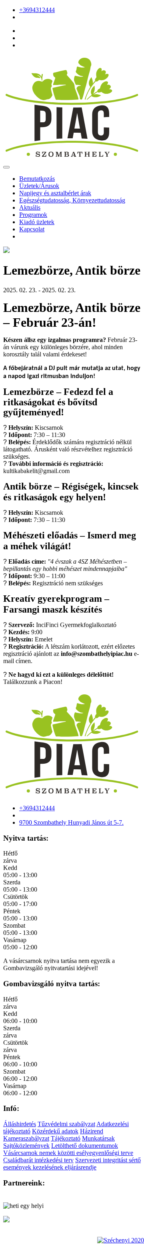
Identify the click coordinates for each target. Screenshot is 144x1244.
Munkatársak (98, 1138)
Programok (33, 214)
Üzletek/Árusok (39, 185)
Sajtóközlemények (26, 1145)
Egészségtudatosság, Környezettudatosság (72, 200)
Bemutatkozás (37, 178)
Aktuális (29, 207)
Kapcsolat (31, 229)
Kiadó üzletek (36, 221)
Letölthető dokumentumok (84, 1145)
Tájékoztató (65, 1138)
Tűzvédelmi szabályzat (66, 1124)
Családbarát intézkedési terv (38, 1160)
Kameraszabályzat (26, 1138)
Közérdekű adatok (55, 1131)
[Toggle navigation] (6, 167)
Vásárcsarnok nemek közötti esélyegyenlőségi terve (68, 1152)
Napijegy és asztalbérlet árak (55, 193)
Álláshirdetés (19, 1124)
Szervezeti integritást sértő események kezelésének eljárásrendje (72, 1164)
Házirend (91, 1131)
